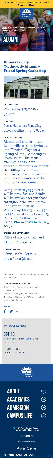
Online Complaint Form (26, 441)
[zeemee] (35, 448)
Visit (5, 454)
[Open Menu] (48, 13)
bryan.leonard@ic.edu (13, 300)
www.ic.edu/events (35, 274)
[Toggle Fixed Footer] (48, 455)
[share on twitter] (12, 311)
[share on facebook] (6, 311)
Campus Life (19, 415)
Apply (11, 454)
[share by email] (18, 311)
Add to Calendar (16, 353)
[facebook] (18, 448)
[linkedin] (31, 448)
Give (25, 454)
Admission (18, 407)
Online (32, 454)
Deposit (19, 454)
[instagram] (28, 448)
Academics (18, 399)
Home (4, 27)
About (13, 391)
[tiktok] (21, 448)
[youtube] (24, 448)
